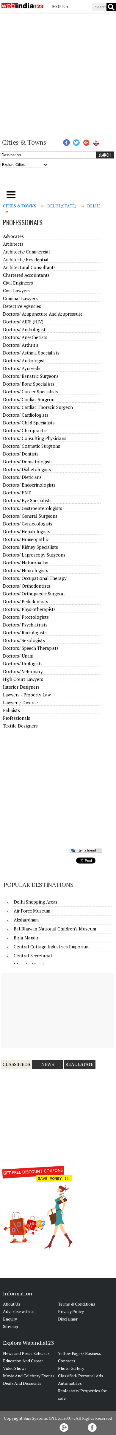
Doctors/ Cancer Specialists (30, 392)
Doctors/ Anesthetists (25, 337)
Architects (13, 244)
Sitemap (10, 1326)
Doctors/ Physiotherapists (29, 609)
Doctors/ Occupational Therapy (35, 578)
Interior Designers (21, 687)
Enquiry (10, 1319)
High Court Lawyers (23, 679)
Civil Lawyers (16, 291)
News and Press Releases (26, 1353)
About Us (11, 1304)
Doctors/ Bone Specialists (29, 384)
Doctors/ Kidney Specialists (30, 547)
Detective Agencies (22, 306)
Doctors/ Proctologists (26, 617)
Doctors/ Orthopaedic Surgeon (34, 594)
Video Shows (14, 1368)
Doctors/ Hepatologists (26, 531)
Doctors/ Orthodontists (26, 586)
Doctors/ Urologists (23, 664)
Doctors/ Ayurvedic (22, 368)
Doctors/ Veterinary (23, 671)
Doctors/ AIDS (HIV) (23, 322)
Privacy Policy (71, 1311)
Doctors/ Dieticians (22, 477)
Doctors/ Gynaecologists (28, 524)
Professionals (16, 718)
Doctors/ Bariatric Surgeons (31, 376)
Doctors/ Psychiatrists (25, 625)
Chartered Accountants (26, 275)
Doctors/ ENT (17, 493)
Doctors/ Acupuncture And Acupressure (43, 314)
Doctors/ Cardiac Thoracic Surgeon (38, 407)
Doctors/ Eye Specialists (27, 500)
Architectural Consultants (29, 267)
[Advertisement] (58, 75)
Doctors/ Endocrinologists (29, 485)
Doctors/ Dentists (21, 454)
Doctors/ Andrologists (25, 329)
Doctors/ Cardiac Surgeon (29, 399)
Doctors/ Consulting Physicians (34, 438)
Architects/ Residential (26, 259)
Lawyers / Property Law (27, 695)
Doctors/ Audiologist (24, 360)
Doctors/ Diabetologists (27, 469)
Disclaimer (68, 1319)
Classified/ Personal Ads (80, 1376)
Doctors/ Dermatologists (28, 461)
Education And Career (23, 1361)
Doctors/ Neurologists (25, 570)
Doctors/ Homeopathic (26, 539)
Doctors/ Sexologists (24, 640)
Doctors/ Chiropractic (25, 430)
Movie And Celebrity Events (28, 1376)
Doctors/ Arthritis (21, 345)
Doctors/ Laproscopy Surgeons (34, 555)
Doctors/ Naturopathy (25, 563)
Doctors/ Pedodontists (25, 601)
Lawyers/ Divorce (20, 702)
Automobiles (70, 1383)
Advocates (13, 236)
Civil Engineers (18, 283)
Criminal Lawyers (20, 298)
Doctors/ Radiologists (25, 632)
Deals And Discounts (22, 1383)
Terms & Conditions (76, 1304)
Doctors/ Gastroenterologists (32, 508)
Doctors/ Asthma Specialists (31, 353)
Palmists (11, 710)
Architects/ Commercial (26, 252)
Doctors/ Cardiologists (25, 415)
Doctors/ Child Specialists (29, 423)
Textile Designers (20, 726)
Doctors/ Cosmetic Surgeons (31, 446)
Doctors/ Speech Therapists (31, 648)
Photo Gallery (71, 1368)
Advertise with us (19, 1311)
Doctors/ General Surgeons (30, 516)
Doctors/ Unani (18, 656)
